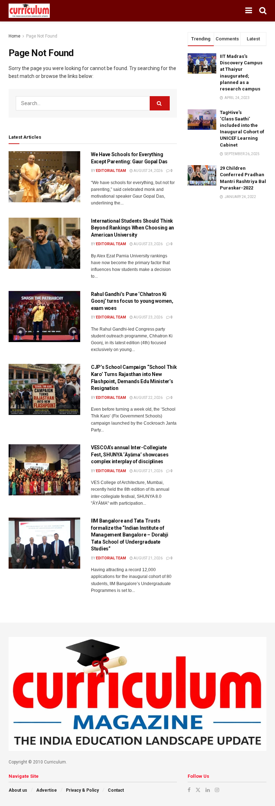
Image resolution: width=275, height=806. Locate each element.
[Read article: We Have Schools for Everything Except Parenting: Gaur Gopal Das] (44, 176)
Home (14, 36)
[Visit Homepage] (29, 11)
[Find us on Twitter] (198, 790)
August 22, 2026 (148, 398)
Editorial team (111, 171)
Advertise (46, 790)
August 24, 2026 (148, 171)
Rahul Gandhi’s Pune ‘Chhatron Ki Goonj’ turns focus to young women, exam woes (132, 301)
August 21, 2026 (148, 471)
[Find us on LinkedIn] (208, 790)
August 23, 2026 (148, 244)
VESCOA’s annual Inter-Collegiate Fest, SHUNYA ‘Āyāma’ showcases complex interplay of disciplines (130, 454)
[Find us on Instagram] (217, 790)
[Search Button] (262, 10)
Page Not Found (41, 36)
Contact (116, 790)
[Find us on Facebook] (189, 790)
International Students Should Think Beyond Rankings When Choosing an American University (132, 228)
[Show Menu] (248, 10)
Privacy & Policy (82, 790)
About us (18, 790)
